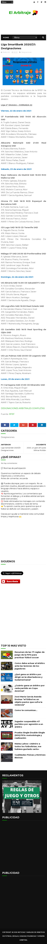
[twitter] (41, 2)
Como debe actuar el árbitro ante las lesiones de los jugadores (30, 666)
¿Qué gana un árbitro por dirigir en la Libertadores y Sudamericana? (28, 677)
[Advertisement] (23, 616)
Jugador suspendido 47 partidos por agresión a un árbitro (29, 724)
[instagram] (45, 2)
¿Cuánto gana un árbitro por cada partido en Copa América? (30, 688)
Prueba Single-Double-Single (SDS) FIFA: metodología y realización (30, 735)
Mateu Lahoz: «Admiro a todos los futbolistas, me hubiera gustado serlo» (28, 746)
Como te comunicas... (26, 710)
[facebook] (37, 2)
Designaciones (26, 52)
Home (6, 37)
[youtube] (34, 2)
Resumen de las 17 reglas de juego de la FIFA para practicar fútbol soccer (30, 655)
